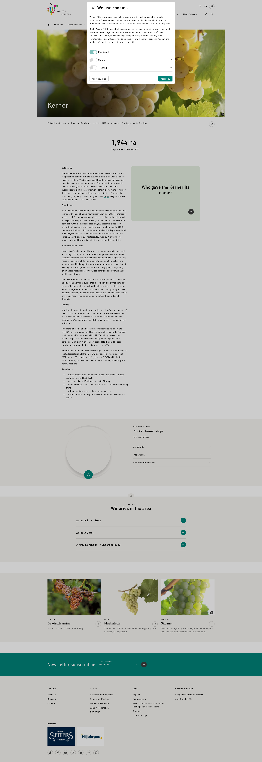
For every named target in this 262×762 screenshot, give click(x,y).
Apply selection (99, 78)
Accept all (165, 78)
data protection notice (125, 42)
